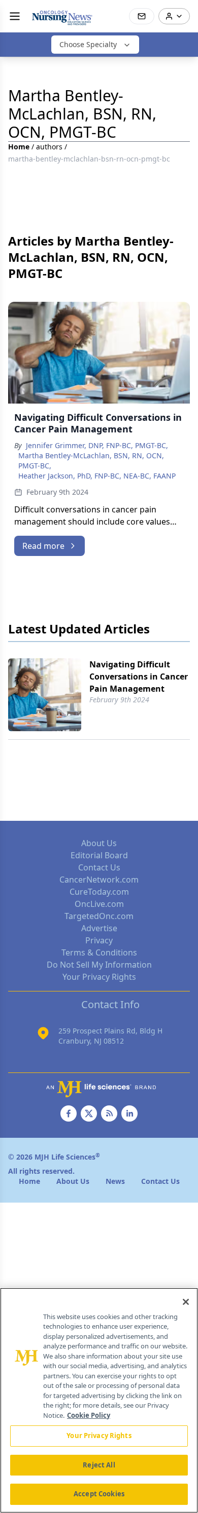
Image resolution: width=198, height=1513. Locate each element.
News (115, 1181)
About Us (99, 843)
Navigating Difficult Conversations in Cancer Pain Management (138, 676)
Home (18, 146)
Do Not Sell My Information (99, 964)
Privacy (99, 940)
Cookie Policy (88, 1415)
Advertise (99, 928)
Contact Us (99, 867)
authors (49, 146)
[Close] (186, 1302)
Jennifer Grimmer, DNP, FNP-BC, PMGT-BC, (97, 445)
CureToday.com (99, 891)
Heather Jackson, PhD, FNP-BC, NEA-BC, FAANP (97, 476)
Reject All (99, 1464)
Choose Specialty (88, 44)
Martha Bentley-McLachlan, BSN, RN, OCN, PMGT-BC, (91, 460)
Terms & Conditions (99, 952)
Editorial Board (99, 855)
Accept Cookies (99, 1493)
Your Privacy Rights (99, 976)
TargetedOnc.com (99, 916)
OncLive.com (99, 903)
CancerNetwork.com (99, 879)
